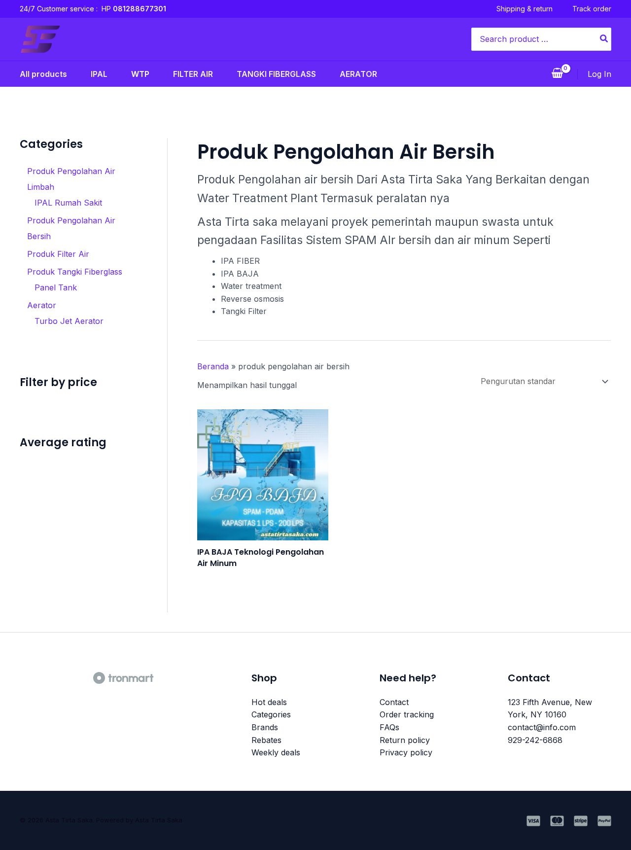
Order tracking (407, 714)
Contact (394, 702)
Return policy (405, 740)
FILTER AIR (193, 74)
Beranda (213, 366)
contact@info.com (542, 727)
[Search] (604, 39)
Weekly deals (275, 752)
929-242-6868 (535, 740)
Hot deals (269, 702)
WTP (140, 74)
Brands (264, 727)
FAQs (389, 727)
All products (43, 74)
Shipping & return (524, 8)
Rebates (266, 740)
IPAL (99, 74)
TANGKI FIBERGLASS (276, 74)
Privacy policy (406, 752)
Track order (591, 8)
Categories (271, 714)
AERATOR (358, 74)
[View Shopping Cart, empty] (557, 74)
